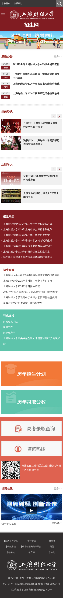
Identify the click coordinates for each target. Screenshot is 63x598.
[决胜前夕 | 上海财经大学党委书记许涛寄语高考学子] (11, 149)
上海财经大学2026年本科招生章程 (21, 286)
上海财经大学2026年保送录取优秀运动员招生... (28, 246)
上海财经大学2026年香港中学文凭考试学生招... (28, 240)
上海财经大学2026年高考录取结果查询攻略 (36, 93)
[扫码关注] (10, 478)
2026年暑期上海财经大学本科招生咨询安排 (36, 64)
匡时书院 (8, 327)
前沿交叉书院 (10, 321)
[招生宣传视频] (31, 519)
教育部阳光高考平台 (31, 546)
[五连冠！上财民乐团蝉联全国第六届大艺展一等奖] (11, 132)
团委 (52, 546)
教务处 (11, 552)
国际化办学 (9, 332)
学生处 (52, 552)
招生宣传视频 (8, 524)
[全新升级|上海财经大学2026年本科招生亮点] (11, 185)
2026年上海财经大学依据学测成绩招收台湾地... (28, 257)
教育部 (32, 552)
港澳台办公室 (11, 540)
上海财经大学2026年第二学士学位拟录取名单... (28, 224)
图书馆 (52, 540)
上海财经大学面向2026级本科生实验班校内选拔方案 (31, 275)
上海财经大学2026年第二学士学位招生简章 (26, 235)
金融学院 (11, 546)
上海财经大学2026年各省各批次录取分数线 (36, 83)
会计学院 (31, 540)
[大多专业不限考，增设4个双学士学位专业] (11, 202)
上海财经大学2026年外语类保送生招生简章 (26, 251)
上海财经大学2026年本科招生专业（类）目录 (27, 281)
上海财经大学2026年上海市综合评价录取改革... (28, 229)
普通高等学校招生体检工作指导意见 (22, 303)
